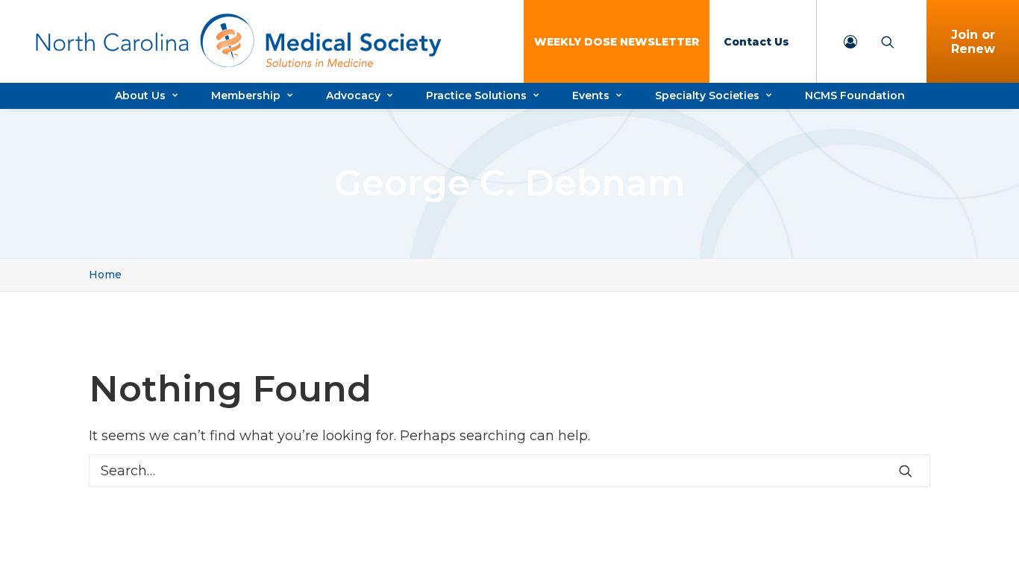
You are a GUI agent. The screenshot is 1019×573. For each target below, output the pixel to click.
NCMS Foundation (855, 95)
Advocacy (353, 95)
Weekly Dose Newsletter (616, 41)
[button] (905, 471)
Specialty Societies (707, 95)
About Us (140, 95)
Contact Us (756, 41)
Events (590, 95)
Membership (245, 95)
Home (105, 274)
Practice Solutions (476, 95)
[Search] (509, 470)
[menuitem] (616, 41)
